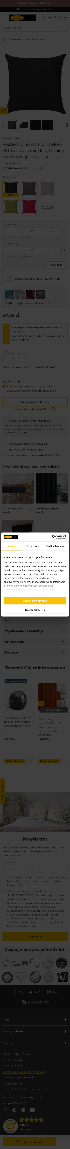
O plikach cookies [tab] (56, 546)
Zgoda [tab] (11, 546)
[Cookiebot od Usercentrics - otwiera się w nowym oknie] (52, 537)
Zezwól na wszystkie (35, 600)
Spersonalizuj (33, 610)
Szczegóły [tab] (33, 546)
